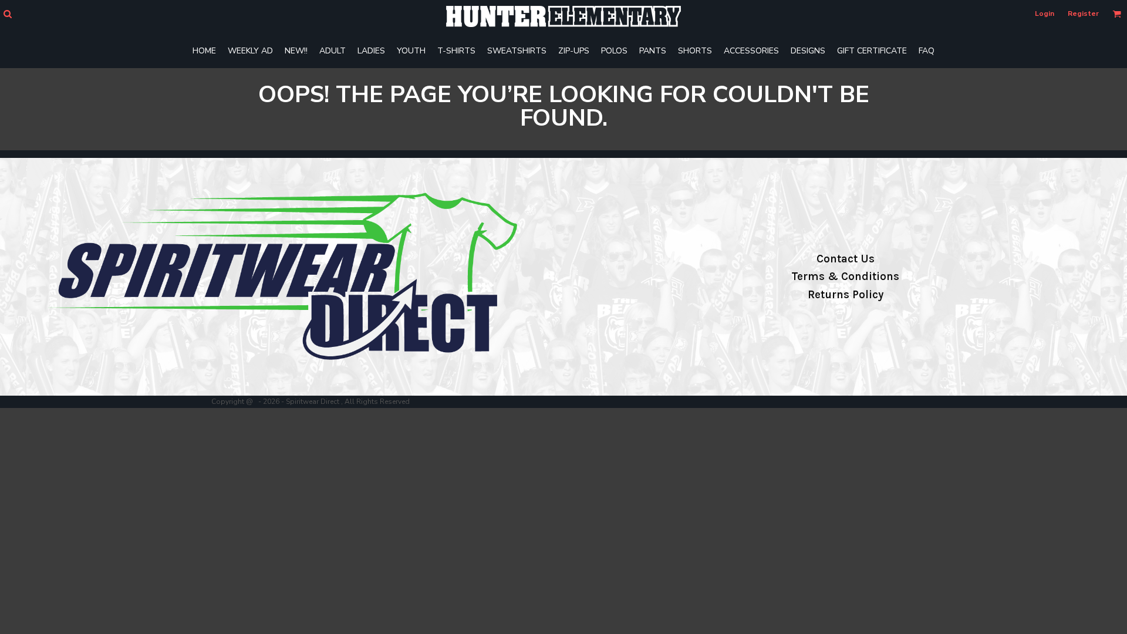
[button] (7, 13)
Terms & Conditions (845, 276)
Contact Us (845, 258)
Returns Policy (845, 294)
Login (1044, 13)
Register (1083, 13)
